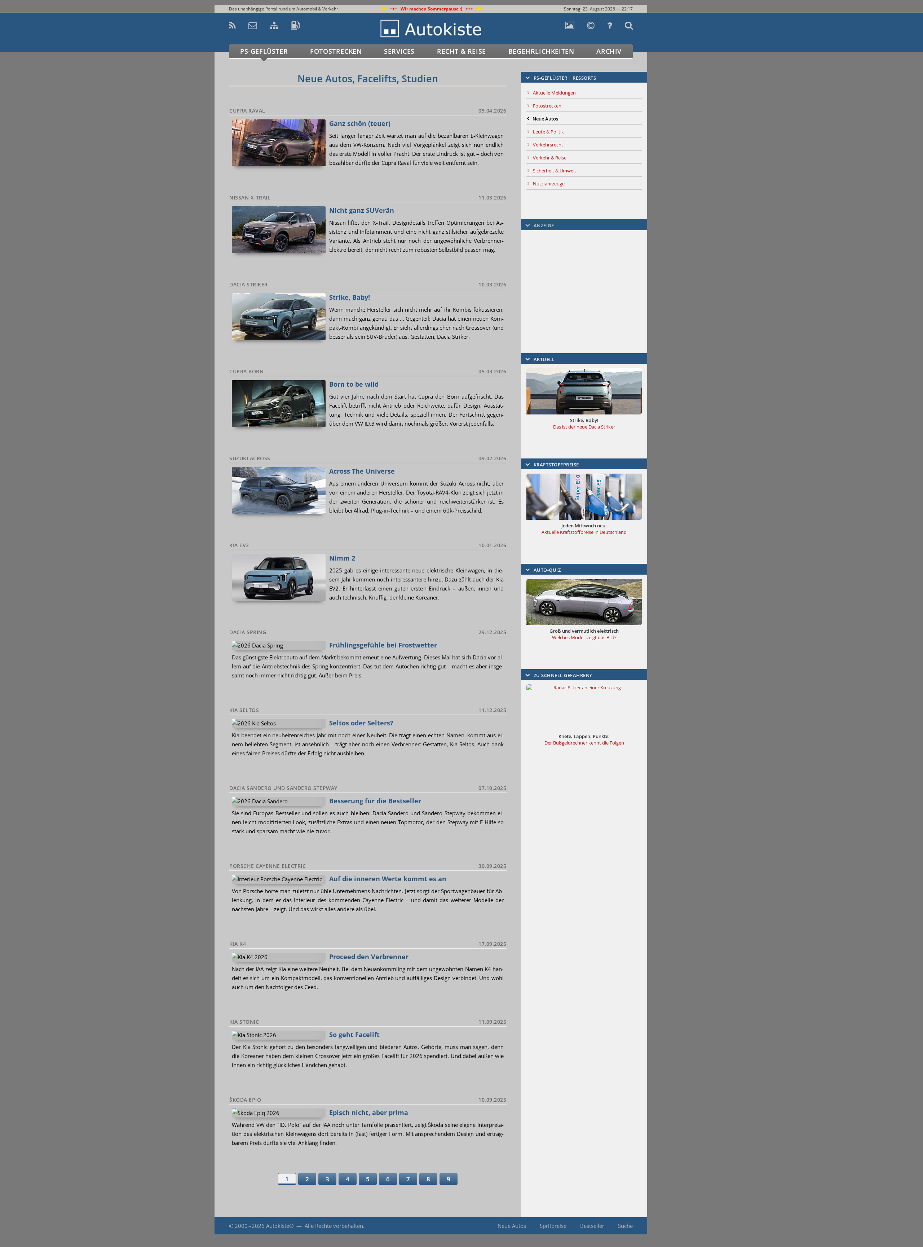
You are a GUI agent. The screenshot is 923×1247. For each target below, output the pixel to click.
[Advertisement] (679, 164)
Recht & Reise (461, 51)
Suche (625, 1225)
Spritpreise (553, 1225)
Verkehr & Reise (549, 157)
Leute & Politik (548, 131)
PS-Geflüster (264, 51)
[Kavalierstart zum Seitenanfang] (662, 1226)
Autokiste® (279, 1225)
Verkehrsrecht (548, 144)
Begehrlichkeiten (541, 51)
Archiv (609, 51)
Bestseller (592, 1225)
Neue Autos (512, 1225)
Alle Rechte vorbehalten (334, 1225)
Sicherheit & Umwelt (554, 170)
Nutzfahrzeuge (549, 183)
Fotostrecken (336, 51)
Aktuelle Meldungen (554, 92)
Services (399, 51)
